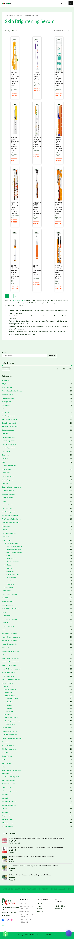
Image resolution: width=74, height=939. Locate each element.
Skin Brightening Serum (12, 721)
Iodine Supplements (8, 601)
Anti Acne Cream (12, 699)
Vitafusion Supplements (9, 791)
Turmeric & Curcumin (8, 784)
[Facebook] (3, 920)
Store (11, 15)
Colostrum (5, 455)
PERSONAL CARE (7, 687)
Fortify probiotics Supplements (11, 519)
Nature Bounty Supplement (10, 658)
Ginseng (4, 529)
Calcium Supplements (8, 437)
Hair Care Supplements (9, 533)
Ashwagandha (6, 401)
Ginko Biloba (6, 526)
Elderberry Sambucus (8, 494)
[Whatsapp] (5, 934)
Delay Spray (5, 473)
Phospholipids (6, 727)
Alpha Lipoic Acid (7, 387)
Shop (3, 759)
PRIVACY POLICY (25, 919)
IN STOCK (40, 904)
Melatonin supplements (9, 644)
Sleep (3, 767)
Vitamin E (5, 809)
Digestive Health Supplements (11, 487)
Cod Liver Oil (6, 451)
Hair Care (10, 702)
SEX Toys (5, 752)
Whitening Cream (7, 819)
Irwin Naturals (11, 558)
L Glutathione (6, 615)
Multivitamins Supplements (10, 651)
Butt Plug (5, 433)
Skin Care (10, 711)
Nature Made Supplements (10, 662)
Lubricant (5, 623)
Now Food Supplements (12, 777)
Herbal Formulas (7, 591)
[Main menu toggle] (71, 3)
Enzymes (4, 501)
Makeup (9, 705)
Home (6, 15)
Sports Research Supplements (11, 770)
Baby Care (8, 693)
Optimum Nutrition (13, 574)
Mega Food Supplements (9, 640)
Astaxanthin (6, 405)
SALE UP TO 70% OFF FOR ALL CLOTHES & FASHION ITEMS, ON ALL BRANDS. (37, 889)
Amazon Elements (7, 394)
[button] (65, 3)
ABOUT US (22, 904)
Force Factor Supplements (10, 515)
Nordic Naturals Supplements (11, 679)
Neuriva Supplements (8, 672)
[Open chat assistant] (69, 934)
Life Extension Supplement (10, 619)
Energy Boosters (7, 497)
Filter (6, 369)
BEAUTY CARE (10, 696)
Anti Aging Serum (10, 689)
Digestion (5, 483)
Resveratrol (5, 742)
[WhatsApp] (3, 924)
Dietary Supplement (8, 480)
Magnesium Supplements (9, 633)
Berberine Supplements (9, 423)
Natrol (9, 565)
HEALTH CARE (6, 540)
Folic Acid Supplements (9, 512)
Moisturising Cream (11, 718)
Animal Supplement (8, 398)
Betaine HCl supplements (10, 426)
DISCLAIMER (23, 922)
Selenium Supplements (9, 749)
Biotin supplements (8, 430)
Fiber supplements (7, 505)
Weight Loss (6, 816)
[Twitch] (8, 920)
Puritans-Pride (12, 578)
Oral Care (10, 708)
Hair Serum (5, 537)
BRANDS (40, 906)
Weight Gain (9, 587)
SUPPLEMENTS (7, 774)
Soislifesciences (12, 581)
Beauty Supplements (8, 416)
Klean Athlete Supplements (10, 608)
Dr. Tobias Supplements (14, 552)
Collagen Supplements (14, 549)
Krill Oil (4, 612)
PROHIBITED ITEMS (26, 914)
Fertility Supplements (11, 543)
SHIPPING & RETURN (26, 906)
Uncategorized (6, 787)
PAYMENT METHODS (26, 917)
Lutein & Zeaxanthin (8, 626)
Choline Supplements (8, 448)
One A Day (10, 571)
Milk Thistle (5, 647)
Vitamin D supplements (9, 805)
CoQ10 (4, 462)
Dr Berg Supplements (8, 490)
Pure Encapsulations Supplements (12, 738)
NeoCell (9, 568)
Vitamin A (5, 794)
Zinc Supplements (7, 826)
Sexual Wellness (7, 756)
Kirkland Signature (13, 562)
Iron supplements (7, 605)
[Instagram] (12, 920)
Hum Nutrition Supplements (10, 594)
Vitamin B (5, 798)
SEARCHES (40, 911)
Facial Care (8, 714)
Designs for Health (8, 476)
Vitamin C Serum (10, 724)
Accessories (6, 380)
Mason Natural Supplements (11, 637)
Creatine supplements (9, 466)
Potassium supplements (9, 731)
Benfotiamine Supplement (10, 419)
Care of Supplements (8, 441)
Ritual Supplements (8, 745)
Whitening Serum (7, 823)
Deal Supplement (7, 469)
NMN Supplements (8, 676)
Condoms (5, 458)
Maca (3, 630)
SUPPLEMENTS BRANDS (13, 546)
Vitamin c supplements (9, 801)
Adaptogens (6, 384)
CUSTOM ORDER (42, 909)
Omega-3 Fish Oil (7, 683)
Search (4, 352)
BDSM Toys (5, 412)
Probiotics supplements (9, 735)
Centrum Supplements (9, 444)
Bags (3, 409)
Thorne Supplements (8, 780)
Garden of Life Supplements (10, 522)
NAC (3, 655)
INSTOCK (5, 598)
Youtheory (10, 584)
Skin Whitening (6, 763)
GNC (8, 555)
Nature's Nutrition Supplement (11, 669)
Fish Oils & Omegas (8, 508)
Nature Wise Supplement (10, 665)
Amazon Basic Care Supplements (12, 391)
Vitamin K (5, 812)
